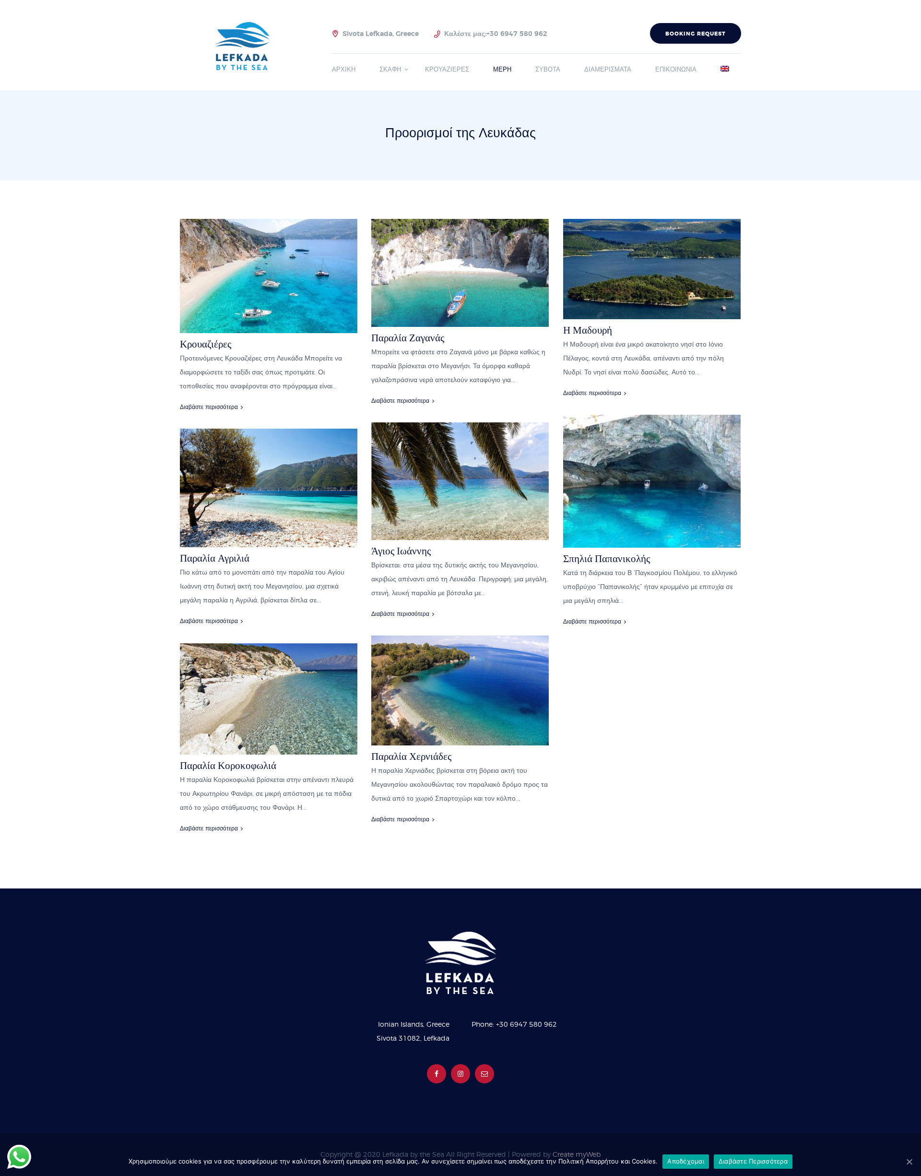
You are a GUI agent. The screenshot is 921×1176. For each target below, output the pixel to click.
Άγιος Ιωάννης (401, 551)
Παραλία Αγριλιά (214, 558)
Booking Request (695, 33)
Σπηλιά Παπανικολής (606, 558)
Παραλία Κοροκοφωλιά (228, 765)
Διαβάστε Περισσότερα (753, 1161)
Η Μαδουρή (587, 330)
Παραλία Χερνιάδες (411, 756)
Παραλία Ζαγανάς (407, 338)
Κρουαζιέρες (205, 344)
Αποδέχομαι (685, 1161)
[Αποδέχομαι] (909, 1161)
